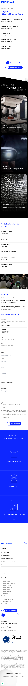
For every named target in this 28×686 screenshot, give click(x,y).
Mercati (3, 564)
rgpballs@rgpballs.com (7, 345)
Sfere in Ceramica (7, 587)
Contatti (3, 568)
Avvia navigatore (5, 325)
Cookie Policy (18, 673)
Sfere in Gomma (7, 591)
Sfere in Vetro (6, 589)
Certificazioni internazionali (8, 561)
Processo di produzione (7, 558)
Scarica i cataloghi (11, 610)
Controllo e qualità (5, 555)
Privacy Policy (9, 673)
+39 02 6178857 (5, 331)
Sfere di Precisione (6, 577)
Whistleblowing (22, 679)
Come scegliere (7, 601)
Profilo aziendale (5, 552)
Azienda (3, 548)
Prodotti (4, 574)
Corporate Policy (20, 676)
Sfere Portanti (4, 595)
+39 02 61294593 (5, 334)
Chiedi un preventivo (11, 615)
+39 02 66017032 (5, 332)
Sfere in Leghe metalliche (7, 8)
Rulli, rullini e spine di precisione (9, 603)
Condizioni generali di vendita (9, 679)
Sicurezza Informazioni (8, 676)
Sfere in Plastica (7, 585)
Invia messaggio (15, 423)
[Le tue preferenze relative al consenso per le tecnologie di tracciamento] (2, 683)
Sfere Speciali (6, 593)
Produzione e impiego (8, 599)
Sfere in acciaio (6, 581)
